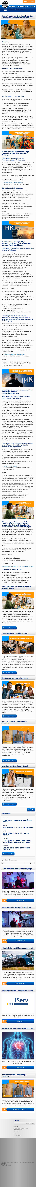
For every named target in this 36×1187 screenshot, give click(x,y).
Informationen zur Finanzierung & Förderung (14, 722)
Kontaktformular (30, 1123)
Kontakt (9, 1165)
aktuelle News (6, 813)
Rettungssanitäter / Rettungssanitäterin (13, 182)
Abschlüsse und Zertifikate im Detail (15, 766)
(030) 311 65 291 (29, 1)
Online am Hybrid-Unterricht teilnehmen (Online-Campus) (16, 587)
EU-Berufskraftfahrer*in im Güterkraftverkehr (14, 354)
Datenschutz (4, 1165)
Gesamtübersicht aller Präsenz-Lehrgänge (17, 869)
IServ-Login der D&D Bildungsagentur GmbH (17, 991)
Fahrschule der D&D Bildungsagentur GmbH (17, 948)
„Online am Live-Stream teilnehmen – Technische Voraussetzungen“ (17, 566)
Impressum (3, 1164)
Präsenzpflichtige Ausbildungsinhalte (15, 633)
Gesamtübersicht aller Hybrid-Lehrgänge (16, 907)
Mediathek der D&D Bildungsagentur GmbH (17, 1028)
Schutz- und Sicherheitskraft (10, 466)
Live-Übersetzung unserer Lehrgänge (15, 678)
